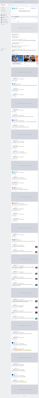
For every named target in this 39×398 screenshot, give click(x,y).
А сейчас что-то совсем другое (19, 8)
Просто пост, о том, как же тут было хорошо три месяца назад (23, 40)
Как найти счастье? (15, 43)
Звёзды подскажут (18, 84)
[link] (17, 60)
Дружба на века (18, 42)
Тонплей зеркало (15, 37)
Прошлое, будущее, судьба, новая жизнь (22, 45)
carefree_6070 (14, 42)
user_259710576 (15, 45)
